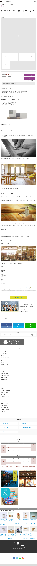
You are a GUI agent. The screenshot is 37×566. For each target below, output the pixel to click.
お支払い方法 (25, 423)
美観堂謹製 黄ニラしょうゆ (5, 371)
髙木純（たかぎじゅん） (4, 377)
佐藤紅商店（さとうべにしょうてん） (6, 390)
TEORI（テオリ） (5, 6)
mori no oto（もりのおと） (5, 407)
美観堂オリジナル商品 (4, 373)
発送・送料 (6, 423)
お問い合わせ (23, 547)
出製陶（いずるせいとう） (5, 375)
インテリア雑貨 (10, 4)
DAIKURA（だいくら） (4, 379)
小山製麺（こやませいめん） (5, 396)
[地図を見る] (22, 545)
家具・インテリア (4, 4)
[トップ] (18, 509)
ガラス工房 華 (3, 381)
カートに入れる (30, 75)
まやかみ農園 (3, 411)
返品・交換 (6, 427)
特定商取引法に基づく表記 (27, 427)
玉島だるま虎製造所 (4, 405)
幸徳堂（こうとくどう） (4, 392)
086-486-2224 (15, 547)
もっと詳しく (22, 311)
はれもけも (2, 388)
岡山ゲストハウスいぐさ (4, 403)
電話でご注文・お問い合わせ (30, 78)
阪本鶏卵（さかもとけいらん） (5, 409)
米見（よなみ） (3, 394)
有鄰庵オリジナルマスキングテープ (6, 401)
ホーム (1, 5)
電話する (26, 311)
